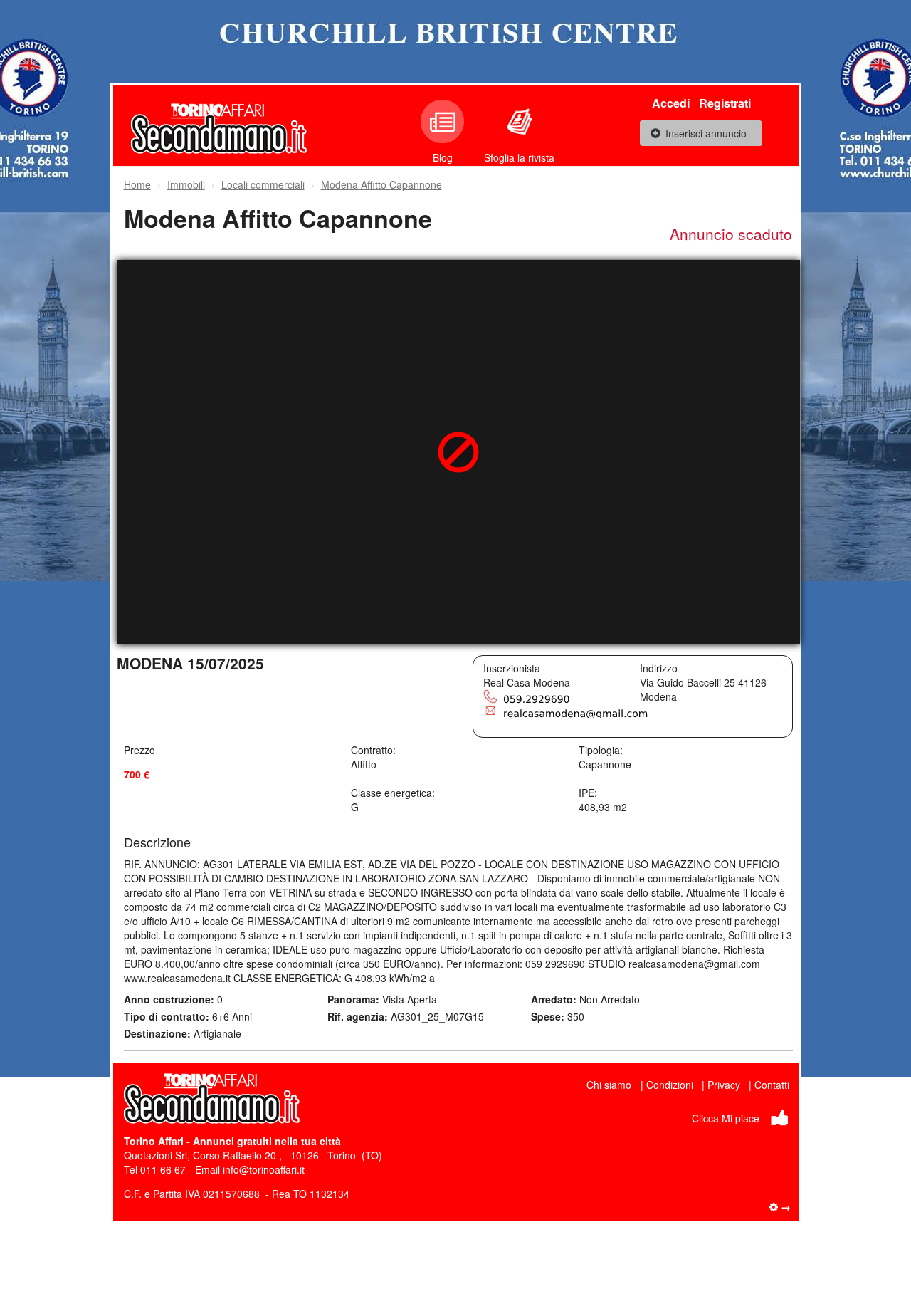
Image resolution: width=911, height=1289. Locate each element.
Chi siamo (608, 1084)
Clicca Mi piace (725, 1118)
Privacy (723, 1084)
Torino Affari (154, 1141)
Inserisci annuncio (706, 133)
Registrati (725, 103)
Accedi (671, 103)
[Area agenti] (780, 1206)
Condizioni (669, 1084)
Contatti (771, 1084)
